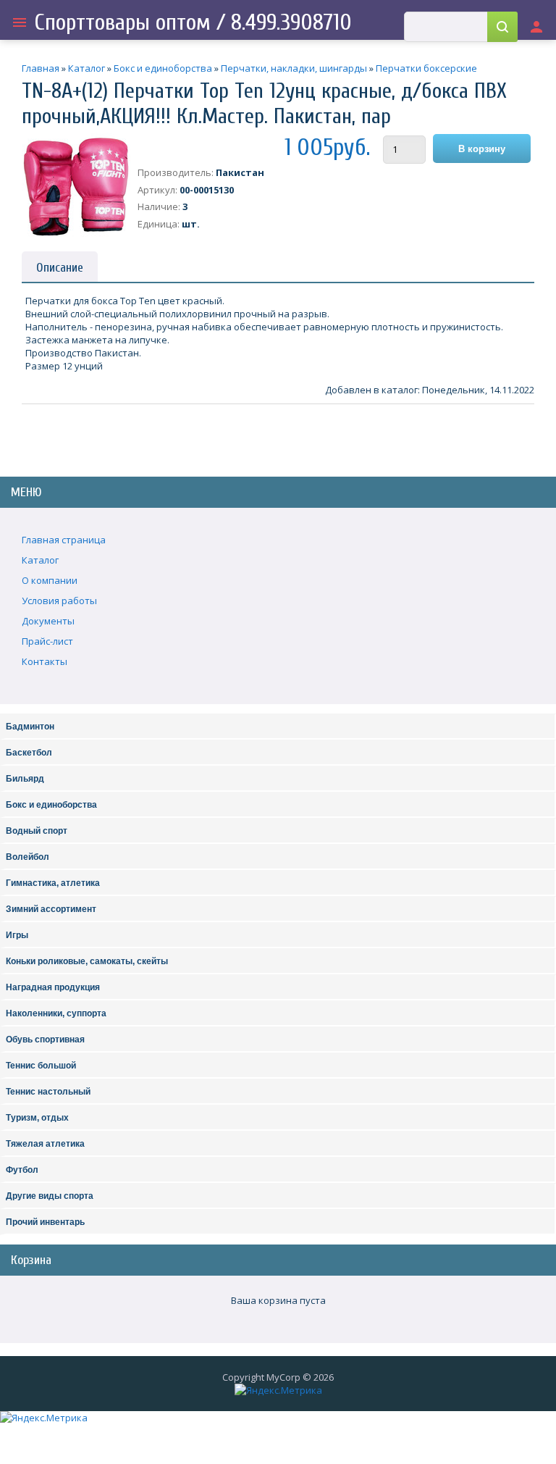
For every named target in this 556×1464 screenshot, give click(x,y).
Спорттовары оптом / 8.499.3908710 (193, 22)
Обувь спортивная (45, 1039)
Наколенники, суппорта (56, 1013)
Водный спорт (36, 831)
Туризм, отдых (37, 1118)
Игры (17, 935)
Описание (59, 267)
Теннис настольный (48, 1092)
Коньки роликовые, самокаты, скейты (87, 961)
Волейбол (27, 857)
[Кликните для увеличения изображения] (76, 187)
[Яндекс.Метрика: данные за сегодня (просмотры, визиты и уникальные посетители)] (278, 1390)
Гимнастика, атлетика (53, 883)
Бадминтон (30, 726)
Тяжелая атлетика (45, 1144)
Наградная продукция (53, 987)
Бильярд (25, 779)
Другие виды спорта (49, 1196)
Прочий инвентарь (45, 1222)
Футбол (22, 1170)
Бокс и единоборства (51, 805)
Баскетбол (29, 753)
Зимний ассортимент (51, 909)
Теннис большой (41, 1066)
